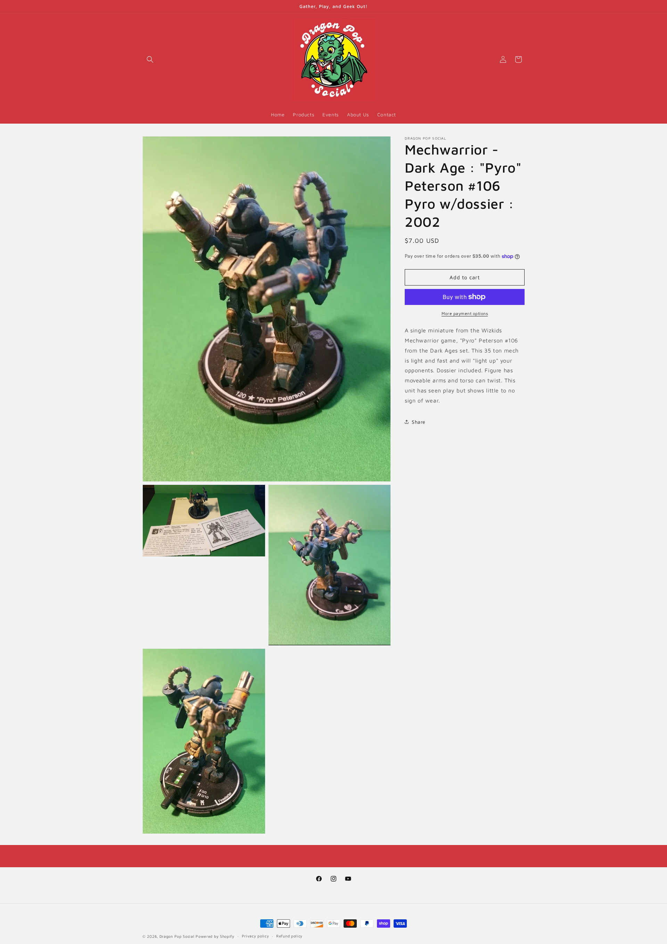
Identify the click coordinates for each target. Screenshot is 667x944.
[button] (150, 59)
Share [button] (419, 422)
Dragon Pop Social (177, 936)
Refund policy (289, 936)
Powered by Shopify (215, 936)
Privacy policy (255, 936)
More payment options (465, 313)
